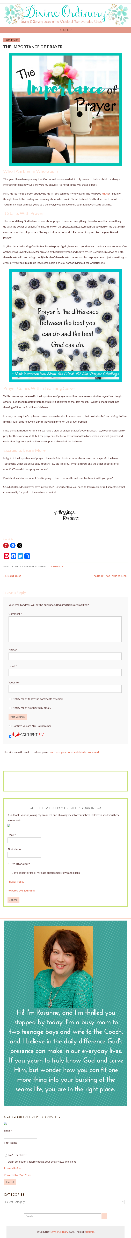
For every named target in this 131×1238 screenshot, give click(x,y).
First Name (14, 849)
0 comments (55, 566)
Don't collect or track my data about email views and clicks (45, 872)
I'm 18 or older (20, 863)
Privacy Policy (16, 881)
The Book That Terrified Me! (109, 575)
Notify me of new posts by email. (31, 707)
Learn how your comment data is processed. (74, 752)
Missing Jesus (13, 575)
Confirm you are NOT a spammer (31, 725)
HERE (105, 193)
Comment (15, 613)
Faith (7, 39)
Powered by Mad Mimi (21, 890)
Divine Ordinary (59, 1231)
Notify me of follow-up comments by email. (37, 698)
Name (13, 649)
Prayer (14, 39)
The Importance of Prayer (33, 46)
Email (13, 666)
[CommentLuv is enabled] (28, 736)
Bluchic (90, 1231)
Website (14, 682)
